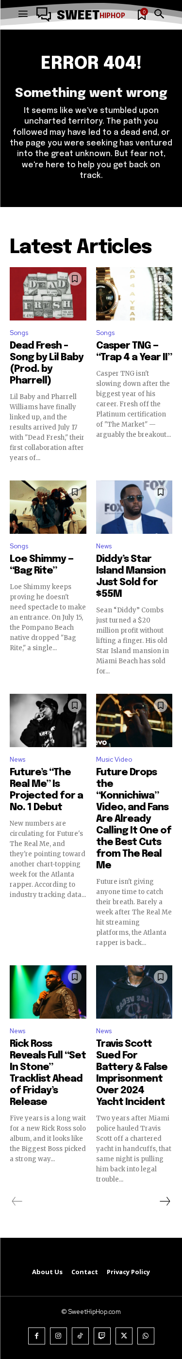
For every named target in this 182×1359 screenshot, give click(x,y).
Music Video (114, 759)
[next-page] (164, 1201)
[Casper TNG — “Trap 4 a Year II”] (134, 293)
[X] (124, 1335)
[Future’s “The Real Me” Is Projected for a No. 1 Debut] (48, 720)
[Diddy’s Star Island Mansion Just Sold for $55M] (134, 507)
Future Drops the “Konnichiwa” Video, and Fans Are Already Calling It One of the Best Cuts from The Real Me (133, 819)
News (104, 546)
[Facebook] (36, 1335)
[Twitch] (102, 1335)
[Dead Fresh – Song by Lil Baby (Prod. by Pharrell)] (48, 293)
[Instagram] (58, 1335)
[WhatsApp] (145, 1335)
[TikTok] (80, 1335)
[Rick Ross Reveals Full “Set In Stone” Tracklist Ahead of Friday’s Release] (48, 992)
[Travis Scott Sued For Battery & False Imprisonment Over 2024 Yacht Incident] (134, 992)
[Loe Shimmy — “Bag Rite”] (48, 507)
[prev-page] (17, 1201)
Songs (19, 333)
